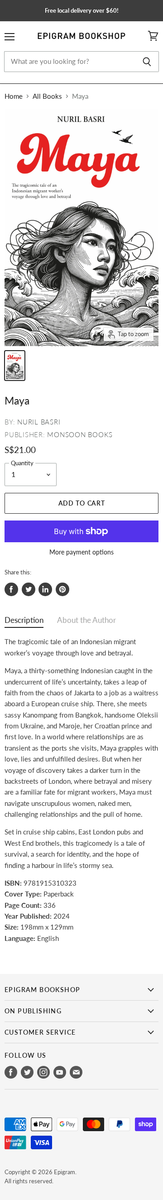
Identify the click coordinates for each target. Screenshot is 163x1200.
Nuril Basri (38, 422)
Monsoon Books (80, 434)
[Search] (147, 61)
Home (14, 96)
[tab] (24, 622)
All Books (47, 96)
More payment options (81, 552)
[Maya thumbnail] (14, 365)
